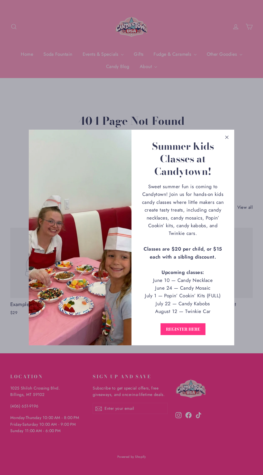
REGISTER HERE (183, 329)
